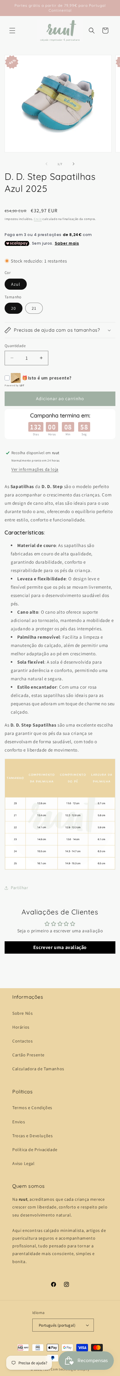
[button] (12, 30)
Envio (38, 219)
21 (34, 308)
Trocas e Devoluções (32, 1135)
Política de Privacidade (35, 1149)
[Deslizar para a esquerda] (46, 164)
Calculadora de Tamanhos (38, 1068)
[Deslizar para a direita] (73, 164)
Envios (18, 1122)
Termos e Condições (32, 1107)
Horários (21, 1027)
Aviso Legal (23, 1163)
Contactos (22, 1041)
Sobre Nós (22, 1013)
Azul (15, 284)
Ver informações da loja (34, 469)
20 (13, 308)
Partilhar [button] (19, 887)
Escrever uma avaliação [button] (60, 947)
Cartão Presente (28, 1055)
